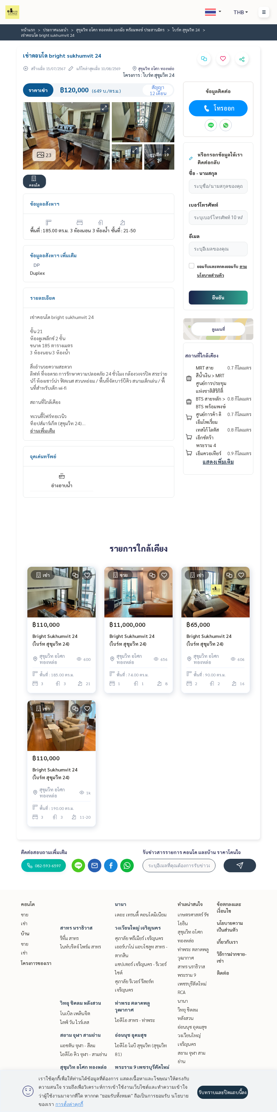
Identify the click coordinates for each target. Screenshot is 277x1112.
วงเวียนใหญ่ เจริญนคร (138, 928)
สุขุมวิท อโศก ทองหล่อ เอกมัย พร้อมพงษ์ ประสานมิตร (120, 29)
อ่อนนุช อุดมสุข (131, 1035)
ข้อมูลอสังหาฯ (44, 204)
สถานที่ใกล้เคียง (202, 355)
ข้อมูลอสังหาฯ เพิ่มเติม (53, 255)
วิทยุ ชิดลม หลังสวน (80, 1003)
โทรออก (224, 108)
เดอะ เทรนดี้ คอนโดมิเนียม (141, 914)
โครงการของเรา (36, 963)
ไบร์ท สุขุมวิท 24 (186, 29)
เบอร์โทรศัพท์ (203, 205)
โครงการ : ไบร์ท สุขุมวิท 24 (148, 75)
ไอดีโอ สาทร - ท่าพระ (135, 1020)
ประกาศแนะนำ (55, 29)
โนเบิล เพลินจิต (75, 1013)
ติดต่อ (223, 973)
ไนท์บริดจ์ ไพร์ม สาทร (80, 946)
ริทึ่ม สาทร (69, 938)
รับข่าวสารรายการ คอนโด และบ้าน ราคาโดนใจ (192, 852)
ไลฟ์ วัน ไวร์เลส (74, 1022)
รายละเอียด (42, 298)
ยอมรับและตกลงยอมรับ (217, 266)
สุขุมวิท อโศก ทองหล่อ (83, 1067)
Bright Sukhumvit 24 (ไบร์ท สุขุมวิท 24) (54, 640)
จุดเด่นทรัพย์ (43, 456)
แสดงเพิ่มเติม (218, 461)
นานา (120, 904)
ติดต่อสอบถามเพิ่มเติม (44, 852)
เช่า (24, 923)
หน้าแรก (28, 29)
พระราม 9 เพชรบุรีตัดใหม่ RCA (192, 983)
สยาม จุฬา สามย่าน (80, 1035)
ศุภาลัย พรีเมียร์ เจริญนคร (139, 938)
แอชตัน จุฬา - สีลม (77, 1045)
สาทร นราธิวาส (76, 928)
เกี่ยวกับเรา (227, 942)
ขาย (24, 914)
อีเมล (194, 236)
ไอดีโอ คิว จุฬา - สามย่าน (83, 1054)
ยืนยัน (218, 297)
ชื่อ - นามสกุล (203, 173)
